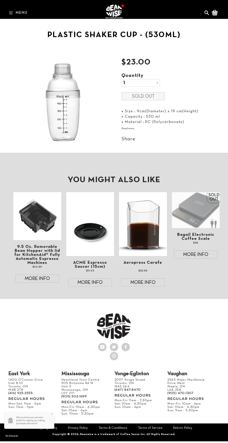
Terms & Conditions (112, 427)
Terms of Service (150, 427)
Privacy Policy (78, 427)
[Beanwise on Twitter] (114, 346)
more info (37, 279)
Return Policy (182, 427)
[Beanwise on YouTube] (102, 346)
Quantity (133, 75)
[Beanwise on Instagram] (114, 355)
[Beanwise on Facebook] (126, 346)
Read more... (129, 128)
